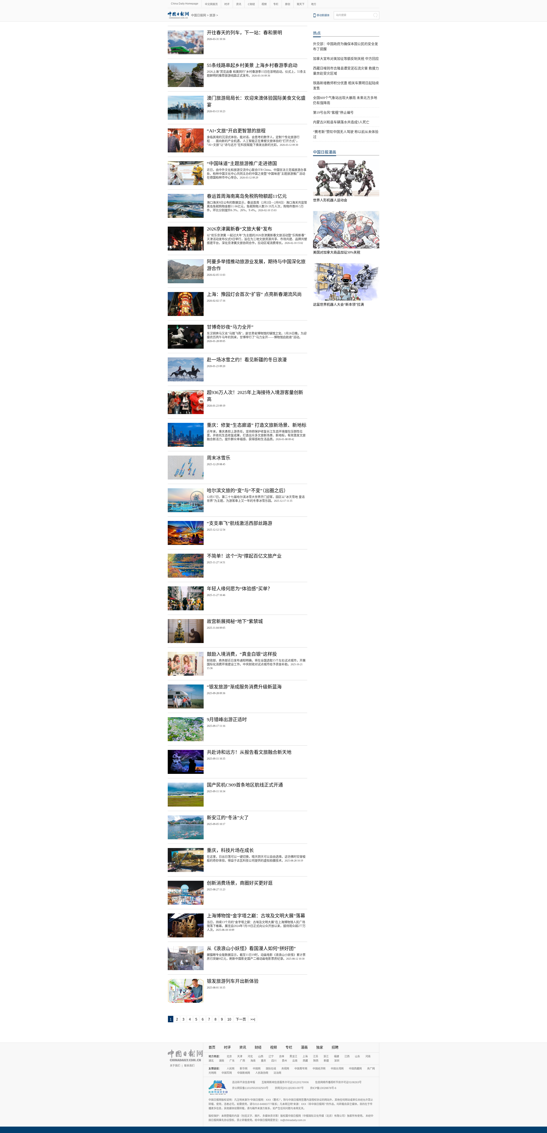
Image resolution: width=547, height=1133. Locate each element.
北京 (229, 1056)
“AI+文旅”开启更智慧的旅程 (236, 130)
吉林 (281, 1056)
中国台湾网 (337, 1068)
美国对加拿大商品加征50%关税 (336, 252)
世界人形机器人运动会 (330, 200)
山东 (357, 1056)
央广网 (371, 1068)
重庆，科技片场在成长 (230, 850)
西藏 (305, 1060)
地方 (313, 4)
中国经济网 (319, 1068)
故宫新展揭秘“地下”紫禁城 (235, 621)
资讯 (238, 4)
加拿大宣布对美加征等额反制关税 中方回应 (346, 58)
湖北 (211, 1060)
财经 (258, 1047)
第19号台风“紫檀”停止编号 (333, 112)
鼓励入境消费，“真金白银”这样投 (242, 654)
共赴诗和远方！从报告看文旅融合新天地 (249, 752)
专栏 (275, 4)
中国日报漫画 (324, 152)
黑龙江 (293, 1056)
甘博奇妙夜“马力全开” (230, 327)
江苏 (315, 1056)
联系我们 (189, 1065)
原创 (287, 4)
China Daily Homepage (184, 3)
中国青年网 (300, 1068)
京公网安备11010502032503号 (250, 1088)
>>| (252, 1019)
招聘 (335, 1047)
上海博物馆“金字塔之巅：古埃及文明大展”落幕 (256, 915)
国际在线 (271, 1068)
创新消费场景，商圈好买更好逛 (240, 883)
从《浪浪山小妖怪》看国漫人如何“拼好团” (251, 948)
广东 (232, 1060)
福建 (336, 1056)
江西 (347, 1056)
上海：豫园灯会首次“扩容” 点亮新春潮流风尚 (254, 294)
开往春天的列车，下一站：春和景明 (244, 32)
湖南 (221, 1060)
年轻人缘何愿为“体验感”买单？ (239, 588)
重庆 (263, 1060)
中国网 (256, 1068)
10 (229, 1019)
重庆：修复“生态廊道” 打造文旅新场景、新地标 (256, 425)
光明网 (212, 1072)
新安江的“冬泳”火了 (228, 817)
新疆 (326, 1060)
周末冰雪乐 (218, 457)
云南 (294, 1060)
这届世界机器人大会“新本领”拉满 (338, 304)
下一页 (241, 1019)
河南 (368, 1056)
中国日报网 (198, 15)
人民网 (230, 1068)
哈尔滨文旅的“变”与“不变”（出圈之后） (247, 490)
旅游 (212, 15)
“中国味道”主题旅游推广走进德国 (242, 163)
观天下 (300, 4)
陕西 (315, 1060)
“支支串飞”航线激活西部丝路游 (239, 523)
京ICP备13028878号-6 (323, 1088)
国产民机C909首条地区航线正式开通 (245, 785)
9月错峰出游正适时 (227, 719)
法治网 (277, 1072)
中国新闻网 (243, 1072)
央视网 (285, 1068)
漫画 (304, 1047)
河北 (250, 1056)
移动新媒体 (323, 15)
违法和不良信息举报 (243, 1082)
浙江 (326, 1056)
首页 (212, 1047)
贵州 (284, 1060)
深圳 (336, 1060)
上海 (305, 1056)
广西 (242, 1060)
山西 (260, 1056)
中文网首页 (211, 4)
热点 (317, 33)
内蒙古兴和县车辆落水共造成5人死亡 (341, 122)
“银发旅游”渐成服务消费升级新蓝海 (244, 686)
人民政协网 (261, 1072)
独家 (319, 1047)
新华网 (243, 1068)
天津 (239, 1056)
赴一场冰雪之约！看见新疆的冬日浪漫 (247, 359)
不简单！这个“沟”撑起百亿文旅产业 (244, 556)
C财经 (251, 4)
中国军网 (227, 1072)
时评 (226, 4)
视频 (264, 4)
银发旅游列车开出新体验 (233, 981)
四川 (273, 1060)
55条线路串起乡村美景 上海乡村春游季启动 (252, 65)
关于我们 (175, 1065)
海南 (253, 1060)
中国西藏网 (355, 1068)
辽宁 (271, 1056)
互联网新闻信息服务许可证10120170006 (285, 1082)
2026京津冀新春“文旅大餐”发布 (239, 229)
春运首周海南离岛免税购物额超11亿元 (247, 196)
